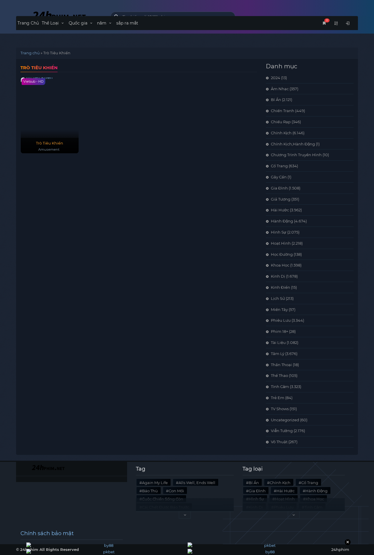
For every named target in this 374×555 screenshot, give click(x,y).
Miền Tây (279, 309)
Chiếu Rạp (281, 121)
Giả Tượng (280, 199)
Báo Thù (150, 490)
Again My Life (155, 482)
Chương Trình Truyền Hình (296, 154)
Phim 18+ (279, 331)
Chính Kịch (281, 133)
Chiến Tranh (282, 110)
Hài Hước (280, 210)
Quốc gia (79, 23)
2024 (275, 77)
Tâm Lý (277, 353)
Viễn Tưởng (282, 430)
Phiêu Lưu (281, 320)
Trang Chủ (28, 23)
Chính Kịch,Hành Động (293, 144)
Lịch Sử (278, 298)
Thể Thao (279, 375)
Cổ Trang (279, 165)
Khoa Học (280, 265)
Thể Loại (51, 23)
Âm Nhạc (280, 88)
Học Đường (282, 254)
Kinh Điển (280, 287)
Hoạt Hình (281, 243)
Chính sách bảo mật (47, 533)
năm (102, 23)
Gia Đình (279, 188)
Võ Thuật (279, 441)
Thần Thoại (281, 364)
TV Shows (280, 408)
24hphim (59, 15)
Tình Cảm (280, 386)
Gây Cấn (279, 177)
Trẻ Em (277, 397)
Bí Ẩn (276, 99)
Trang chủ (30, 53)
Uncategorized (285, 419)
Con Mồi (176, 490)
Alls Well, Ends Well (197, 482)
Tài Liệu (278, 342)
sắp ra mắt (127, 23)
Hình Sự (278, 232)
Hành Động (282, 221)
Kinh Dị (278, 276)
